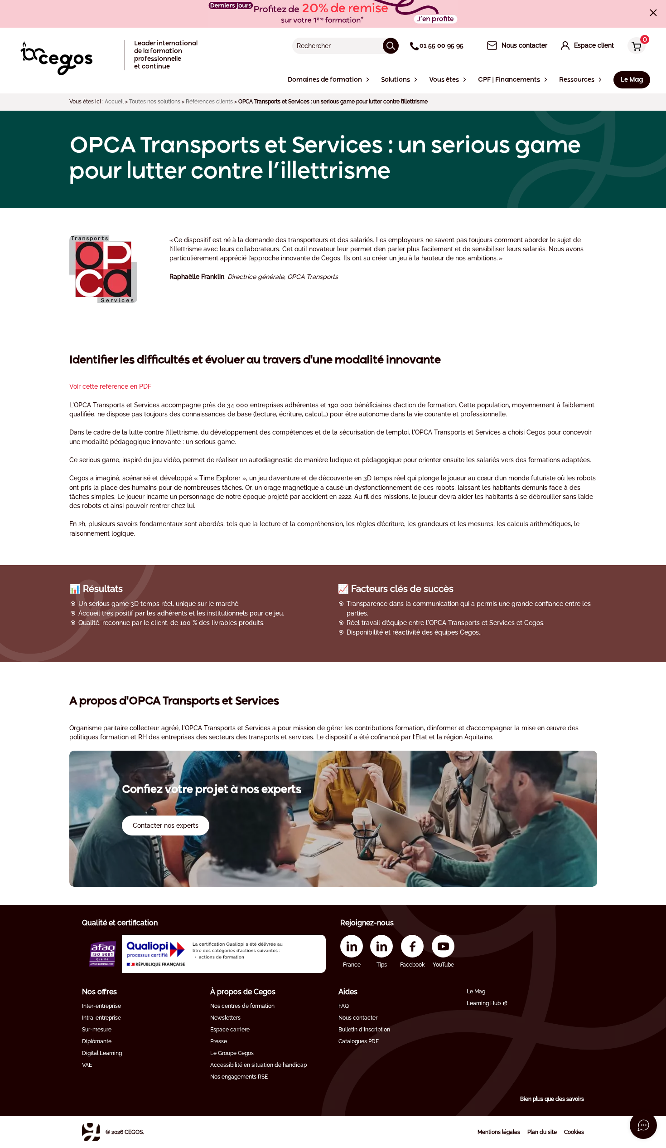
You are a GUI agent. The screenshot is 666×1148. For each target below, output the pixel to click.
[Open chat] (643, 1125)
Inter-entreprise (101, 1006)
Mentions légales (499, 1132)
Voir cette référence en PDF (110, 386)
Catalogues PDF (358, 1041)
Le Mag (476, 991)
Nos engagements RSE (239, 1077)
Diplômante (96, 1041)
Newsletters (225, 1018)
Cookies (574, 1132)
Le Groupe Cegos (232, 1053)
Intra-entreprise (101, 1018)
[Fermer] (653, 12)
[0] (634, 46)
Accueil (114, 101)
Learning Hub (484, 1003)
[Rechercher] (391, 46)
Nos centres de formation (242, 1006)
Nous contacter (357, 1018)
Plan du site (542, 1132)
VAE (87, 1065)
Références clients (209, 101)
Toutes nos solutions (154, 101)
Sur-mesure (96, 1029)
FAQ (343, 1006)
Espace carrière (230, 1029)
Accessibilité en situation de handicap (258, 1065)
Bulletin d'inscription (364, 1029)
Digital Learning (102, 1053)
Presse (218, 1041)
